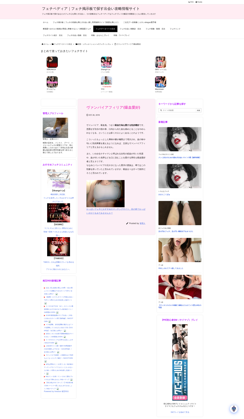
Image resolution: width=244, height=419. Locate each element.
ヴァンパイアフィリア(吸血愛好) (129, 44)
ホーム (46, 44)
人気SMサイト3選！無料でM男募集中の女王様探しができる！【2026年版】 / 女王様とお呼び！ (58, 349)
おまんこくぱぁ (164, 194)
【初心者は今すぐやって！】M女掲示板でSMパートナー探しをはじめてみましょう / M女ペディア (58, 386)
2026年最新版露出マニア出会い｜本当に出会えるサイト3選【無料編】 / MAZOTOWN (58, 318)
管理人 (142, 223)
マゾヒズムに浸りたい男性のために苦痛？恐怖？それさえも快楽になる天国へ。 (58, 229)
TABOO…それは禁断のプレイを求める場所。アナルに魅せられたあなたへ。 (58, 263)
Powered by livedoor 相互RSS (56, 391)
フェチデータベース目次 (63, 44)
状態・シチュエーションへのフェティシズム (94, 44)
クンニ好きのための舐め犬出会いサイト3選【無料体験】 (179, 157)
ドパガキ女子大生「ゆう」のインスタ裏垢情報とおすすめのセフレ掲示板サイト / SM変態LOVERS (58, 309)
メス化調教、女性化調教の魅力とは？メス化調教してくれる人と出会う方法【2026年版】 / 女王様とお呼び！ (58, 327)
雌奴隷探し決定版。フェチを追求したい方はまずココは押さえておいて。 (58, 195)
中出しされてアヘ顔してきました (170, 268)
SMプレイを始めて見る (180, 412)
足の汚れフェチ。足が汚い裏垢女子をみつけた (175, 231)
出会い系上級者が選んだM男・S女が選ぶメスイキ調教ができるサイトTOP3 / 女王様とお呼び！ (58, 291)
